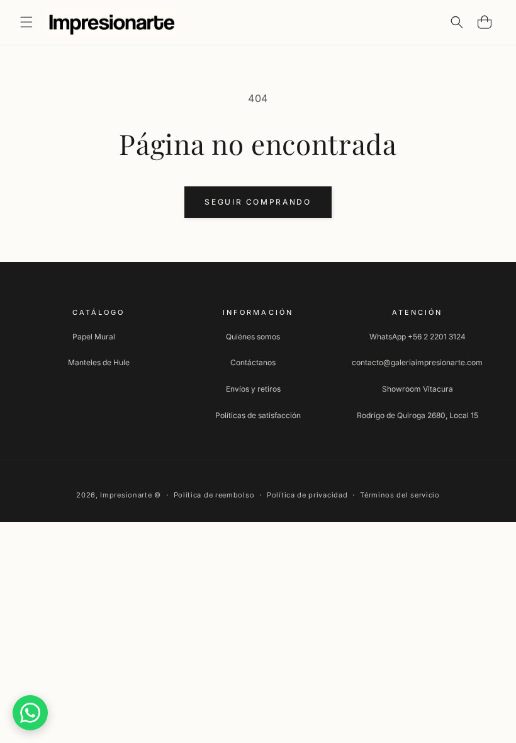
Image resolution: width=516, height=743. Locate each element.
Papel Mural (93, 336)
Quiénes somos (253, 336)
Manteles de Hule (99, 362)
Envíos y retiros (253, 389)
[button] (26, 22)
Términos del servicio (400, 495)
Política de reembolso (214, 495)
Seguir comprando (258, 202)
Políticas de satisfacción (258, 415)
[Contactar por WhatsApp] (30, 712)
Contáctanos (253, 362)
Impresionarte (126, 495)
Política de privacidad (307, 495)
